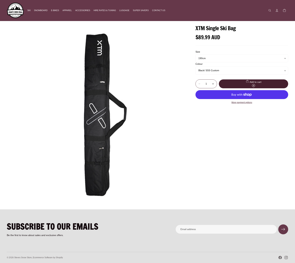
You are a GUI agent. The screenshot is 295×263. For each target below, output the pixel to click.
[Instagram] (286, 257)
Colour (199, 64)
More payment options (241, 102)
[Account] (277, 10)
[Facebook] (280, 257)
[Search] (269, 10)
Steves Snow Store (23, 257)
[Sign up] (283, 229)
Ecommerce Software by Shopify (48, 257)
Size (197, 51)
